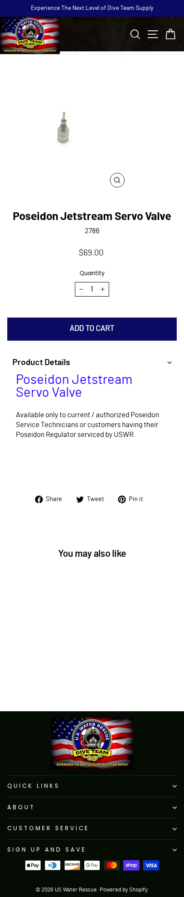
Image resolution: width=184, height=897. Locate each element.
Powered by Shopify (123, 890)
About (21, 807)
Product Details (41, 362)
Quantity (92, 273)
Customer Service (48, 828)
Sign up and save (46, 850)
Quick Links (33, 786)
